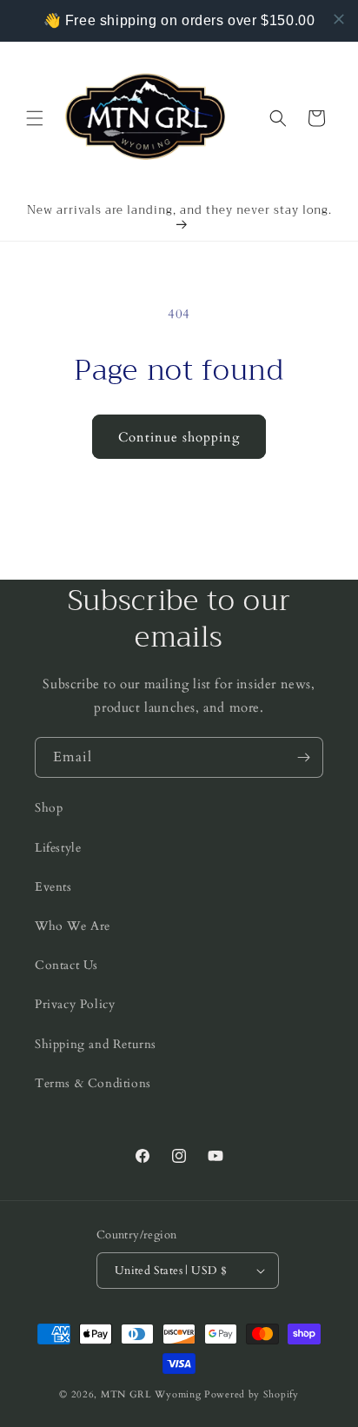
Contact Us (66, 965)
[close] (339, 19)
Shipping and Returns (95, 1044)
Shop (49, 808)
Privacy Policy (75, 1004)
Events (53, 887)
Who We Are (72, 926)
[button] (35, 118)
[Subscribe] (303, 757)
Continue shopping (179, 437)
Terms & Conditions (93, 1083)
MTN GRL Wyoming (151, 1394)
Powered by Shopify (251, 1394)
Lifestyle (58, 848)
